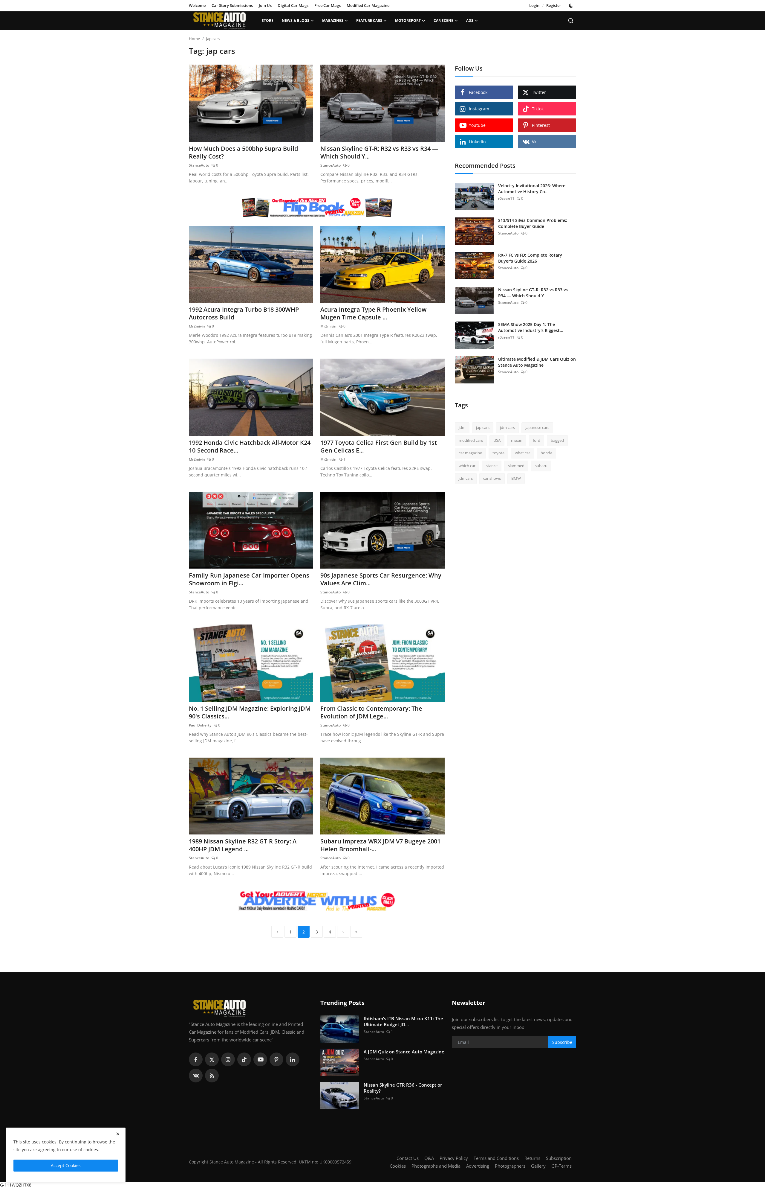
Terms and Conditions (496, 1158)
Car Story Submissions (232, 5)
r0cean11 (506, 198)
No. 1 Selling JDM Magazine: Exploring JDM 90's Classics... (249, 712)
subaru (541, 465)
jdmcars (466, 478)
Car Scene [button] (443, 20)
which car (467, 465)
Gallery (538, 1166)
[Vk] (196, 1075)
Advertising (477, 1166)
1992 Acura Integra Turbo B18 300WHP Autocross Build (244, 313)
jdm (462, 427)
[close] (118, 1134)
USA (497, 440)
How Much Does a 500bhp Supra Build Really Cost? (243, 152)
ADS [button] (469, 20)
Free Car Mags (327, 5)
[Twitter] (212, 1059)
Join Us (265, 5)
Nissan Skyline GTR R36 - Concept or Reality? (403, 1088)
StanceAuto (199, 165)
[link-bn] (317, 207)
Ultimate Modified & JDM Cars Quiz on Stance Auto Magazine (537, 362)
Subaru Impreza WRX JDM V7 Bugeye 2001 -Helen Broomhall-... (382, 845)
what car (522, 453)
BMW (516, 478)
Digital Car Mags (293, 5)
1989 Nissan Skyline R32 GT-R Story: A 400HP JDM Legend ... (242, 845)
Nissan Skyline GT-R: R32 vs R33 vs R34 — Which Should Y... (379, 152)
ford (536, 440)
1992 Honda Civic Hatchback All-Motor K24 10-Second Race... (249, 446)
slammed (516, 465)
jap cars (482, 427)
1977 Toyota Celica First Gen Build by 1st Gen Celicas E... (378, 446)
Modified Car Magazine (368, 5)
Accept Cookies (66, 1165)
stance (492, 465)
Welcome (197, 5)
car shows (492, 478)
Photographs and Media (435, 1166)
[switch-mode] (571, 6)
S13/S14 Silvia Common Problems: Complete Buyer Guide (532, 223)
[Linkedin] (292, 1059)
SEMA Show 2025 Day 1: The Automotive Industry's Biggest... (530, 327)
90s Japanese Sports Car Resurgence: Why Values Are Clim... (380, 579)
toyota (498, 453)
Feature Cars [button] (369, 20)
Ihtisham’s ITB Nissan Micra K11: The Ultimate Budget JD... (403, 1021)
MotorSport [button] (408, 20)
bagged (557, 440)
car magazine (470, 453)
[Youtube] (260, 1059)
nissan (516, 440)
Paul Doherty (200, 725)
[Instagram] (228, 1059)
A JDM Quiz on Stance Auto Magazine (404, 1052)
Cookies (398, 1166)
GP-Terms (561, 1166)
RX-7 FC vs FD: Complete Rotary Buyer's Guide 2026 (530, 258)
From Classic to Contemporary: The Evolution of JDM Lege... (371, 712)
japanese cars (537, 427)
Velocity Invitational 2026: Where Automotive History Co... (531, 188)
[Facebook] (196, 1059)
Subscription (559, 1158)
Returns (532, 1158)
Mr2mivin (197, 326)
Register (553, 5)
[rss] (212, 1075)
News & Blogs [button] (295, 20)
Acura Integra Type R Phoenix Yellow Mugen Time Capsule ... (373, 313)
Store (267, 20)
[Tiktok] (244, 1059)
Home (194, 38)
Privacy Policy (454, 1158)
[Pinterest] (276, 1059)
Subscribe (562, 1042)
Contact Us (408, 1158)
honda (546, 453)
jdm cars (507, 427)
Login (534, 5)
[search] (570, 20)
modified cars (471, 440)
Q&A (429, 1158)
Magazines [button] (332, 20)
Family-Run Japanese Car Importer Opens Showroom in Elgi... (249, 579)
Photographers (510, 1166)
